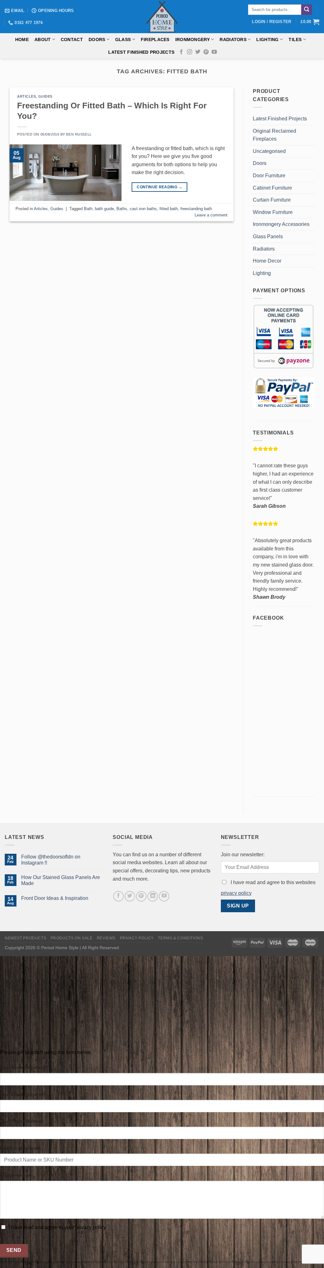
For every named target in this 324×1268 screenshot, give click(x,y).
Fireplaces (155, 39)
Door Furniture (269, 175)
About (42, 39)
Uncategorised (269, 151)
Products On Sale (72, 938)
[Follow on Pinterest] (206, 52)
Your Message (15, 1175)
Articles (26, 96)
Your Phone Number (21, 1121)
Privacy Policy (137, 938)
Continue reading (159, 187)
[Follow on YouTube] (214, 52)
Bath (88, 208)
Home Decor (267, 261)
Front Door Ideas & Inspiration (54, 898)
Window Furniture (273, 212)
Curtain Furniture (272, 200)
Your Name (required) (23, 1067)
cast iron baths (143, 208)
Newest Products (25, 938)
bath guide (104, 208)
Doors (97, 39)
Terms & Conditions (180, 938)
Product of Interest (20, 1148)
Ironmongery (192, 39)
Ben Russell (78, 134)
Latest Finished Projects (141, 52)
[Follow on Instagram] (189, 52)
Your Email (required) (22, 1094)
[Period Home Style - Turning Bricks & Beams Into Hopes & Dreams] (162, 16)
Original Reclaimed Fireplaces (274, 135)
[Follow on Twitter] (197, 52)
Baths (121, 208)
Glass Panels (268, 236)
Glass (123, 39)
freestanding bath (196, 208)
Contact (72, 39)
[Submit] (306, 9)
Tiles (295, 39)
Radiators (233, 39)
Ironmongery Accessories (281, 224)
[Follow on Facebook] (181, 52)
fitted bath (168, 208)
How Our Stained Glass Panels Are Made (60, 880)
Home (22, 39)
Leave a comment (211, 215)
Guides (45, 96)
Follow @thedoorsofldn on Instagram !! (50, 859)
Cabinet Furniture (272, 188)
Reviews (106, 938)
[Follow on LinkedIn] (152, 896)
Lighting (267, 39)
